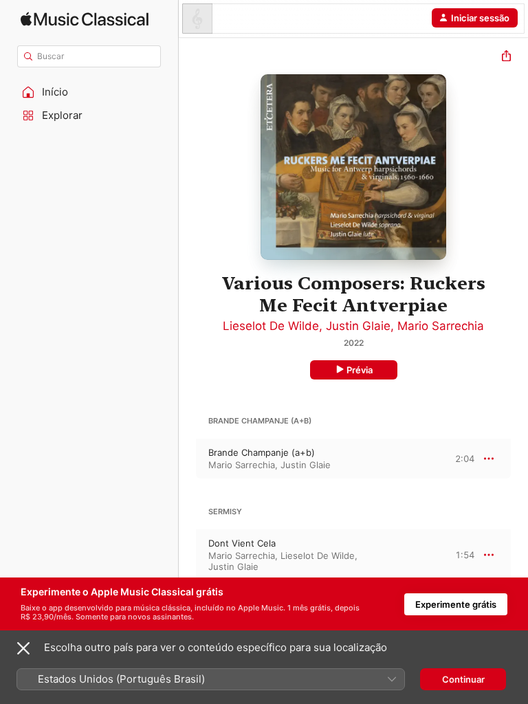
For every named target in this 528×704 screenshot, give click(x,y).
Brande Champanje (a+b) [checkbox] (261, 452)
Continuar (463, 679)
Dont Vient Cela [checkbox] (242, 543)
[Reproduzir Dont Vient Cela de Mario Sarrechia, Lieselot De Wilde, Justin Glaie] (187, 554)
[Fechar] (23, 648)
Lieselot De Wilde (271, 326)
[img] (84, 19)
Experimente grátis (455, 604)
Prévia (359, 369)
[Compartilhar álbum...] (506, 57)
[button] (89, 92)
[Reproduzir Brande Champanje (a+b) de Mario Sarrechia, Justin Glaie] (187, 458)
